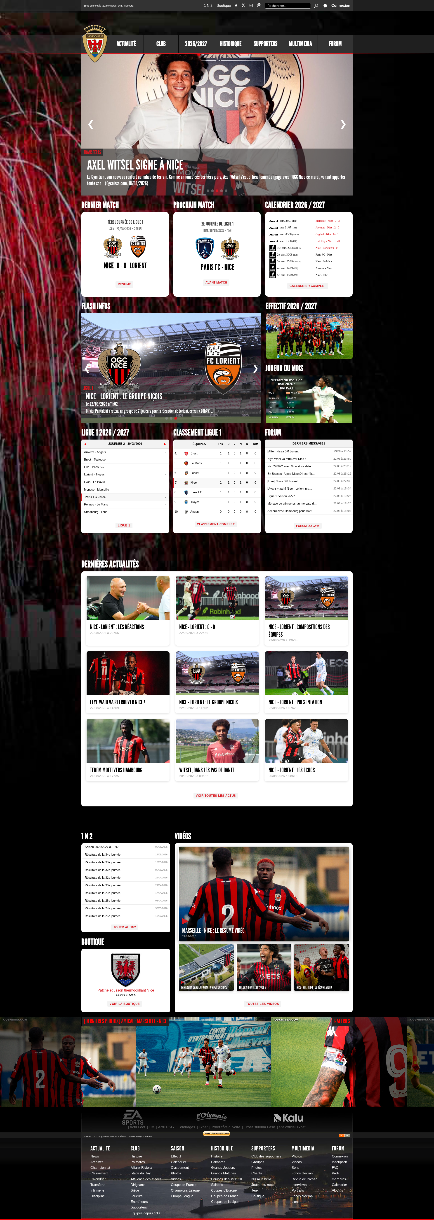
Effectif (176, 1156)
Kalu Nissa (288, 1117)
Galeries (342, 1021)
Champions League (185, 1190)
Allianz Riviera (141, 1167)
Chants (256, 1173)
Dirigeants (138, 1185)
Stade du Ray (141, 1173)
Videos (176, 1179)
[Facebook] (236, 5)
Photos (176, 1173)
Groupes (257, 1162)
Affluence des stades (146, 1179)
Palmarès (138, 1162)
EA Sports (133, 1117)
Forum (335, 44)
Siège (135, 1190)
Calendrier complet (308, 286)
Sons (295, 1167)
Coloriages (186, 1127)
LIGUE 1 (124, 525)
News (94, 1156)
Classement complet (216, 524)
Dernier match (100, 205)
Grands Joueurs (223, 1167)
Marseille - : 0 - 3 (328, 220)
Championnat (100, 1167)
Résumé (124, 284)
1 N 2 (208, 5)
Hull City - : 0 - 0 (328, 241)
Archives (97, 1162)
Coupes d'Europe (224, 1190)
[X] (243, 6)
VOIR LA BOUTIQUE (125, 1004)
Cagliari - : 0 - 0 (327, 234)
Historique (230, 44)
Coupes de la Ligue (225, 1202)
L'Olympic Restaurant (211, 1117)
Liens (296, 1202)
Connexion (340, 5)
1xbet (203, 1127)
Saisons (217, 1185)
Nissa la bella (261, 1179)
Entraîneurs (139, 1202)
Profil (335, 1173)
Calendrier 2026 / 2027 (295, 205)
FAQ (335, 1167)
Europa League (182, 1196)
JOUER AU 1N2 (124, 927)
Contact (148, 1136)
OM (151, 1127)
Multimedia (300, 44)
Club (161, 44)
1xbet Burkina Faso (259, 1127)
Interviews (299, 1185)
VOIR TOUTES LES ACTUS (216, 795)
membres (339, 1179)
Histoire (136, 1156)
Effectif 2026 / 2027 (291, 306)
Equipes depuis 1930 (146, 1213)
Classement (99, 1173)
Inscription (339, 1162)
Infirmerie (97, 1190)
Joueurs (137, 1196)
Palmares (218, 1162)
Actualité (126, 44)
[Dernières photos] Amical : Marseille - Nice (125, 1021)
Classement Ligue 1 (197, 433)
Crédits (122, 1136)
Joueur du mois (284, 368)
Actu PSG (166, 1127)
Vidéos (183, 836)
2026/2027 (196, 44)
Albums (337, 1190)
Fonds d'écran (302, 1173)
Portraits (298, 1190)
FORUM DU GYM (307, 526)
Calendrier (98, 1179)
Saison (177, 1148)
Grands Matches (223, 1173)
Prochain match (193, 205)
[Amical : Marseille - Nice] (68, 1062)
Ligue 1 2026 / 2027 (105, 433)
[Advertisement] (270, 22)
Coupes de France (224, 1196)
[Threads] (259, 6)
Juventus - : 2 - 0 (327, 227)
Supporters (265, 44)
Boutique (224, 5)
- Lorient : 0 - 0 (326, 247)
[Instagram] (251, 5)
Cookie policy (135, 1136)
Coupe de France (183, 1185)
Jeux (255, 1190)
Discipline (97, 1196)
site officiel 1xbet (292, 1127)
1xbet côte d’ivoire (225, 1127)
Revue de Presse (304, 1179)
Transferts (97, 1185)
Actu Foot (137, 1127)
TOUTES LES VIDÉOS (262, 1004)
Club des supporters (266, 1156)
